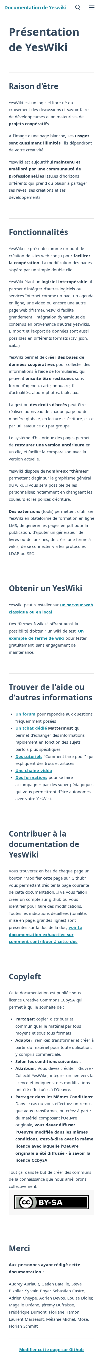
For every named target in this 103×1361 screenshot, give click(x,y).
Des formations (31, 777)
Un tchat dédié (31, 728)
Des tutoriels (28, 756)
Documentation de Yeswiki (35, 7)
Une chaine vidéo (33, 770)
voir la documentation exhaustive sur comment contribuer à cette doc (45, 934)
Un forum (26, 714)
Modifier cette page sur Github (51, 1349)
